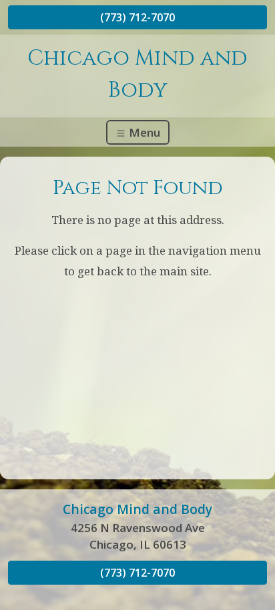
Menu (143, 132)
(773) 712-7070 (137, 17)
